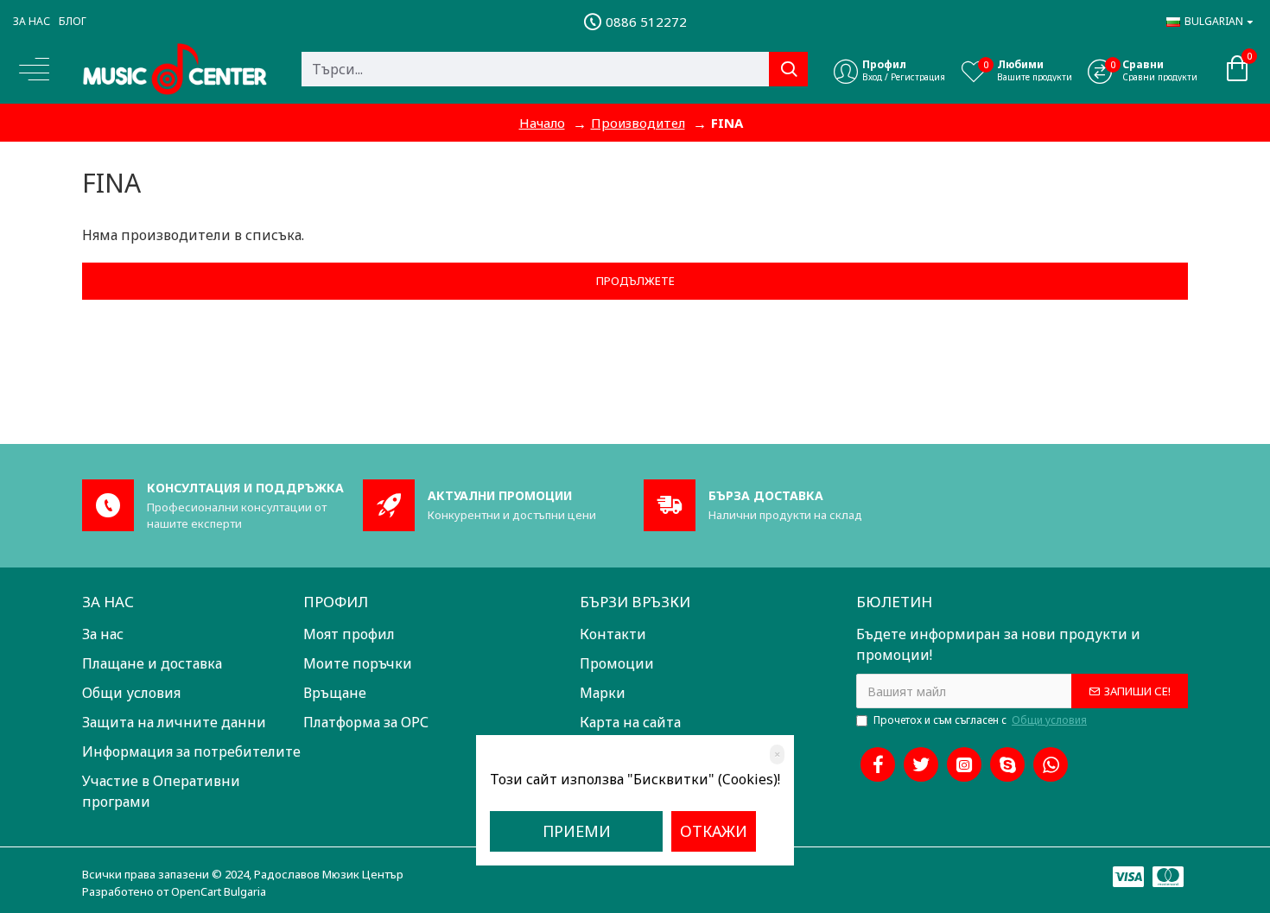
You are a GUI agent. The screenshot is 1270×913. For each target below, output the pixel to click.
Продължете (635, 280)
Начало (542, 122)
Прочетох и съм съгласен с (980, 720)
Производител (638, 122)
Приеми (577, 831)
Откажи (713, 831)
